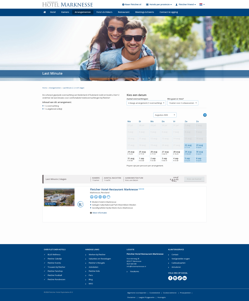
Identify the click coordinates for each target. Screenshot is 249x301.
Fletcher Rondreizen (56, 279)
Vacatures (134, 271)
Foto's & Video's (104, 12)
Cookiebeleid (154, 293)
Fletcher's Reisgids (97, 263)
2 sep (153, 159)
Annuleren (176, 267)
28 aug (176, 152)
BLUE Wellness (54, 254)
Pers (91, 275)
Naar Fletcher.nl (133, 4)
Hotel (53, 12)
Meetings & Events (144, 12)
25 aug (142, 152)
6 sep (198, 159)
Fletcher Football (55, 275)
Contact (175, 254)
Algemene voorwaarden (136, 293)
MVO (91, 283)
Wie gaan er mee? (175, 99)
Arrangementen (83, 12)
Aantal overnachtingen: (137, 99)
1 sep (141, 159)
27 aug (165, 152)
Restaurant (124, 12)
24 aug (131, 152)
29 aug (188, 152)
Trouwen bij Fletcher (56, 267)
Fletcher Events (54, 263)
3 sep (164, 159)
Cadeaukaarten (178, 263)
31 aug (131, 159)
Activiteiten (93, 267)
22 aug (188, 146)
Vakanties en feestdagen (100, 258)
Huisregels (161, 297)
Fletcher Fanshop (55, 271)
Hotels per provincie (159, 4)
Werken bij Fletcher (97, 254)
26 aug (153, 152)
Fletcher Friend (186, 4)
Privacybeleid (185, 293)
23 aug (199, 146)
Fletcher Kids (94, 271)
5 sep (187, 159)
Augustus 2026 (161, 115)
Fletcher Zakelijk (55, 258)
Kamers (65, 12)
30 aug (199, 152)
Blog (91, 279)
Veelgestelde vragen (181, 258)
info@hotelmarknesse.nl (136, 266)
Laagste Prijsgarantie (146, 297)
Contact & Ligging (169, 12)
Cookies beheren (170, 293)
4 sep (175, 159)
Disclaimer (131, 297)
